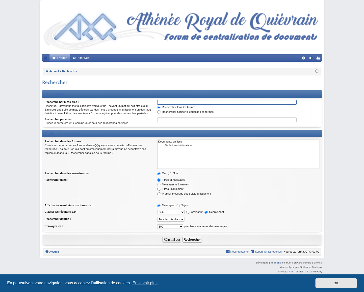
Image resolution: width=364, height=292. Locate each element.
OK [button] (336, 283)
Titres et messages (173, 179)
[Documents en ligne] (238, 142)
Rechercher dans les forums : (64, 141)
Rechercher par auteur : (60, 119)
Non (175, 173)
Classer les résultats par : (61, 211)
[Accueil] (182, 28)
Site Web (84, 58)
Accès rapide (47, 59)
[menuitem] (303, 58)
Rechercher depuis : (58, 218)
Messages (168, 205)
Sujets (185, 205)
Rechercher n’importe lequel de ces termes (187, 111)
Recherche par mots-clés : (62, 101)
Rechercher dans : (56, 179)
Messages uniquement (175, 184)
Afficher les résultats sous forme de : (69, 205)
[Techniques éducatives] (238, 145)
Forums (62, 58)
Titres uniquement (172, 188)
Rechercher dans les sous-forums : (67, 173)
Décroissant (216, 211)
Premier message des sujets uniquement (186, 193)
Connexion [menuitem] (311, 59)
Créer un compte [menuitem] (319, 59)
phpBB (278, 262)
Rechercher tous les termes (178, 107)
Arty (291, 271)
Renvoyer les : (54, 226)
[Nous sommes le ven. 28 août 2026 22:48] (316, 71)
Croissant (196, 211)
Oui (163, 173)
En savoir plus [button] (144, 283)
